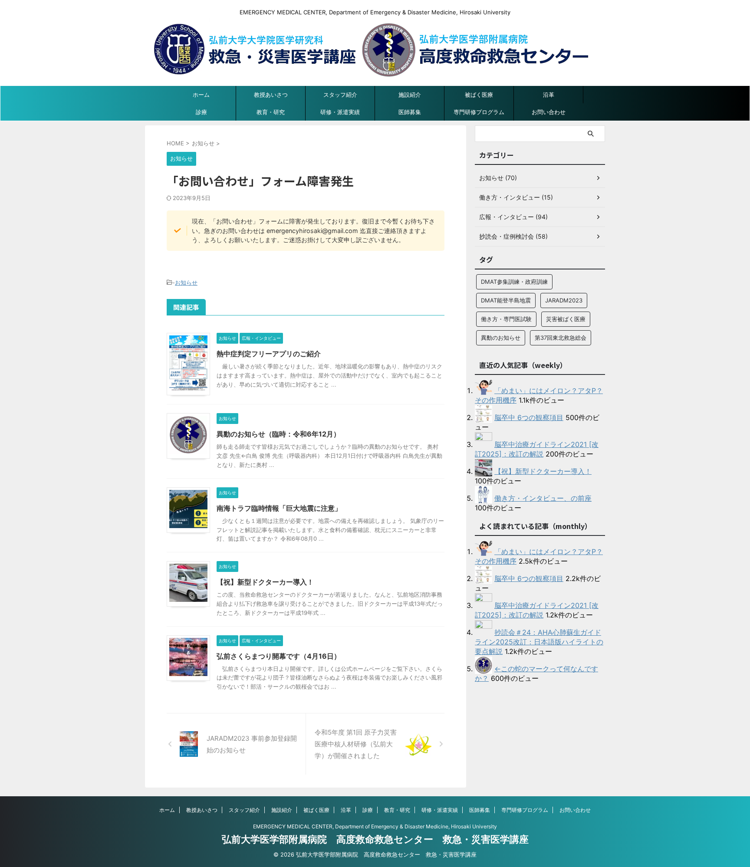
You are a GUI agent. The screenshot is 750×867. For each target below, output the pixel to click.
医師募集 (409, 111)
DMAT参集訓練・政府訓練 (514, 281)
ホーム (201, 94)
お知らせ (186, 282)
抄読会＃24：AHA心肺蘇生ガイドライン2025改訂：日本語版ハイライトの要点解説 (539, 642)
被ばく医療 (479, 94)
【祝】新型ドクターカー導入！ (265, 582)
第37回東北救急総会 (560, 337)
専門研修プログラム (479, 111)
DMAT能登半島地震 (506, 300)
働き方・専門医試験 (506, 318)
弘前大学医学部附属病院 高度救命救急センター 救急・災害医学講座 (375, 839)
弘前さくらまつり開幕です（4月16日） (279, 656)
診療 (201, 111)
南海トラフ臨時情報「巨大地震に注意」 (279, 508)
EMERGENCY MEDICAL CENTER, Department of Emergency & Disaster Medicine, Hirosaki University (375, 826)
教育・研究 (271, 111)
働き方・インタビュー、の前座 (543, 498)
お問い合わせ (549, 111)
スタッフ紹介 (340, 94)
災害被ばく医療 (566, 318)
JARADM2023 (563, 300)
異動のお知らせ (500, 337)
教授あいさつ (271, 94)
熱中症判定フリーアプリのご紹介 (269, 353)
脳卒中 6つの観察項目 (528, 417)
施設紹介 (409, 94)
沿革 (548, 94)
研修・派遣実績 (340, 111)
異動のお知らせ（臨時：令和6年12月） (278, 434)
